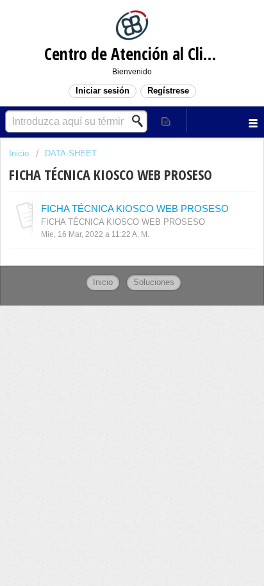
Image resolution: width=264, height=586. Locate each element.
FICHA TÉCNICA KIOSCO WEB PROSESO (135, 208)
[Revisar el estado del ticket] (166, 121)
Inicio (20, 153)
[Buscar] (141, 121)
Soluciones (153, 282)
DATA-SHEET (71, 153)
